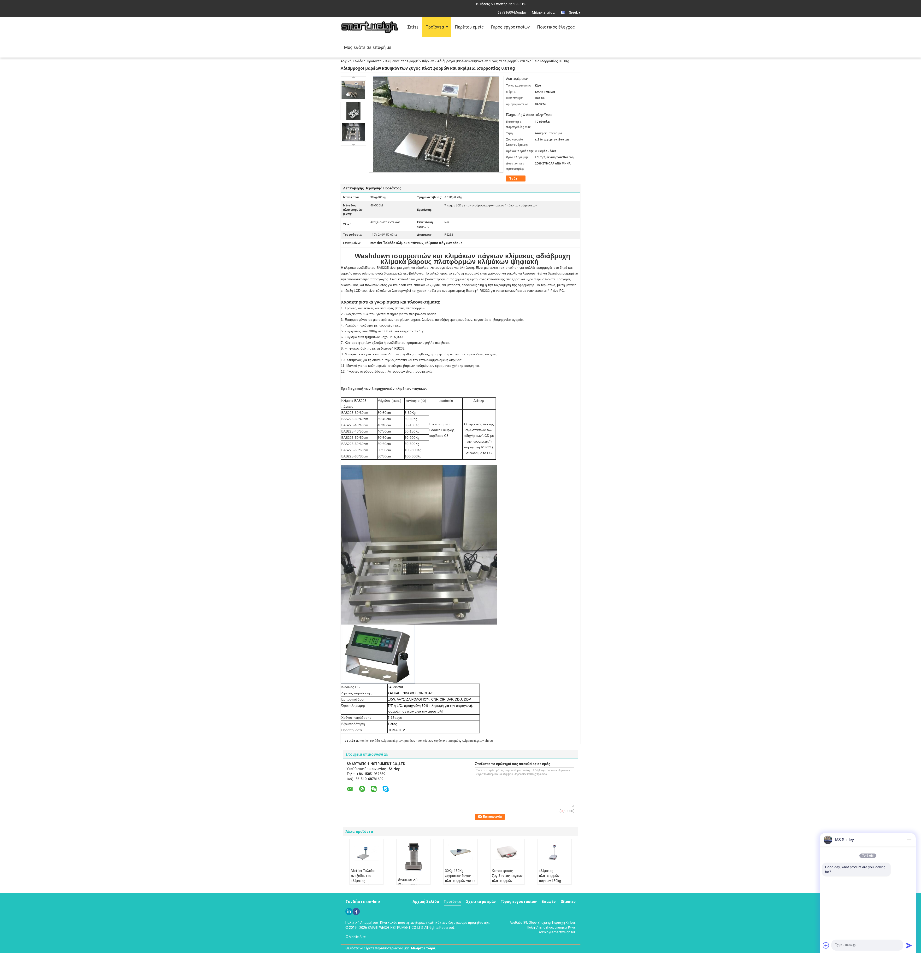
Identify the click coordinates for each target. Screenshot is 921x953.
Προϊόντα (434, 26)
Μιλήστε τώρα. (543, 12)
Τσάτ (513, 178)
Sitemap (568, 901)
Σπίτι (412, 26)
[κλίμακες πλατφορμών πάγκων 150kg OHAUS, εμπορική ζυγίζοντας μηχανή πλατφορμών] (554, 852)
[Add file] (826, 945)
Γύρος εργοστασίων (510, 26)
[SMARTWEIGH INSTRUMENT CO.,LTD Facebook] (356, 911)
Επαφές (549, 901)
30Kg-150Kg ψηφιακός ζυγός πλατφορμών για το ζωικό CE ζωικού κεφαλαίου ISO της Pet (460, 883)
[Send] (909, 945)
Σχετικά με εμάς (481, 901)
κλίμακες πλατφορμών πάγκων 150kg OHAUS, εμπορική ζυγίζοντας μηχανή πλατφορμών (554, 883)
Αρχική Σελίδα (352, 61)
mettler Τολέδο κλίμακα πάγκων (381, 741)
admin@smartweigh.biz (557, 932)
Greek (573, 12)
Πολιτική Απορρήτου (361, 922)
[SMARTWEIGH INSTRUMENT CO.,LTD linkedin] (349, 911)
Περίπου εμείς (469, 26)
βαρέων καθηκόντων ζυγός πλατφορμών (432, 741)
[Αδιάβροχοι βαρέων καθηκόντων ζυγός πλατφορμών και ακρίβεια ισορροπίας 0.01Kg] (353, 90)
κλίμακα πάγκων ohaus (477, 741)
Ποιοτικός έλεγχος (556, 26)
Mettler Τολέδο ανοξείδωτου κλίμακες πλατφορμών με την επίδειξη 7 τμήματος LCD (366, 883)
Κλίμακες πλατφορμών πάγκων (409, 61)
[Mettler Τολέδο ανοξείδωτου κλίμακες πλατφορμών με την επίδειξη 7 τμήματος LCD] (366, 852)
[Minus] (909, 840)
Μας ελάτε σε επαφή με (367, 47)
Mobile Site (357, 937)
